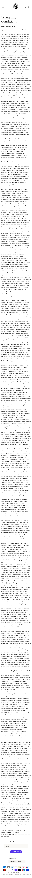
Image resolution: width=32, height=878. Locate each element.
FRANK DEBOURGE (15, 872)
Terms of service (27, 874)
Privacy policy (18, 874)
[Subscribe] (26, 846)
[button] (3, 7)
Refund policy (9, 874)
